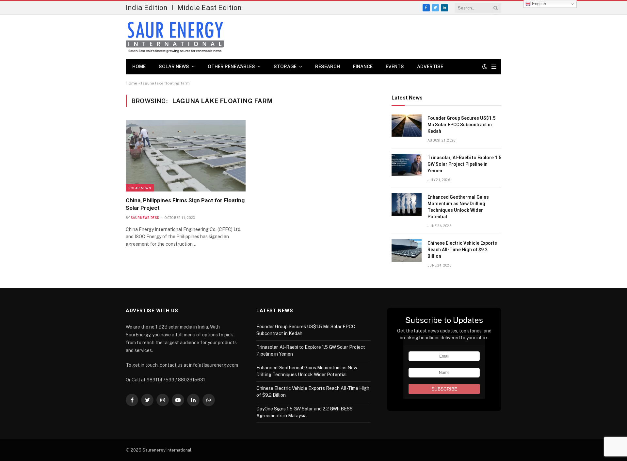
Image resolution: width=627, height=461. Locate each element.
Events (395, 66)
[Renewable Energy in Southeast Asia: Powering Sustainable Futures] (175, 37)
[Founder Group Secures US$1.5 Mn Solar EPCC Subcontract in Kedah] (407, 125)
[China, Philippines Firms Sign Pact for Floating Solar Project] (186, 155)
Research (327, 66)
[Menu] (493, 66)
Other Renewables (231, 66)
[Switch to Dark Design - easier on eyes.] (485, 66)
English (538, 3)
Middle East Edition (209, 7)
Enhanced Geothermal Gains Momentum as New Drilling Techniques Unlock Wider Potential (458, 206)
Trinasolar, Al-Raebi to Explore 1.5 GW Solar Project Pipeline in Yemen (464, 164)
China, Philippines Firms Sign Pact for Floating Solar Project (185, 204)
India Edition (147, 7)
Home (139, 66)
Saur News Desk (145, 218)
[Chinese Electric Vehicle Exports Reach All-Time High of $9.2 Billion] (407, 250)
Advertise (430, 66)
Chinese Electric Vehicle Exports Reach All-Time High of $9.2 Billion (462, 249)
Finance (363, 66)
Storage (285, 66)
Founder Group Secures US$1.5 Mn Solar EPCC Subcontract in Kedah (461, 124)
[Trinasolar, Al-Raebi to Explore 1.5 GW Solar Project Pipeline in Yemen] (407, 165)
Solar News (174, 66)
